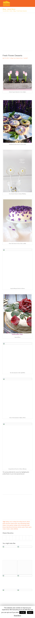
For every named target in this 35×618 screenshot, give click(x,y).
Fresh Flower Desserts (12, 55)
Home (11, 11)
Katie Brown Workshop (11, 527)
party (23, 527)
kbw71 (26, 58)
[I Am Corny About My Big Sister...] (25, 567)
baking (7, 521)
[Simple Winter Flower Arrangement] (10, 553)
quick (30, 527)
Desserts (18, 58)
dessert (24, 521)
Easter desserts (6, 523)
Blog (14, 11)
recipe (4, 528)
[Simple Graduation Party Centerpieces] (25, 596)
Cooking (14, 521)
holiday (15, 525)
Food (21, 58)
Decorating (19, 521)
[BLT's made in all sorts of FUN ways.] (10, 582)
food (8, 525)
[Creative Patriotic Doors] (25, 553)
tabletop (16, 528)
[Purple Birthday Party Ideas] (10, 596)
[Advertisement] (17, 33)
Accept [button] (22, 612)
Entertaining (23, 523)
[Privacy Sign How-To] (25, 582)
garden (11, 525)
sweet (11, 528)
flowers (4, 525)
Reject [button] (30, 612)
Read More (17, 615)
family (28, 523)
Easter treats (14, 523)
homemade (24, 525)
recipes (8, 528)
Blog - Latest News (9, 9)
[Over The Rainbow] (10, 567)
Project (26, 527)
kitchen (19, 527)
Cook (14, 58)
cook (10, 521)
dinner (28, 521)
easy (19, 523)
